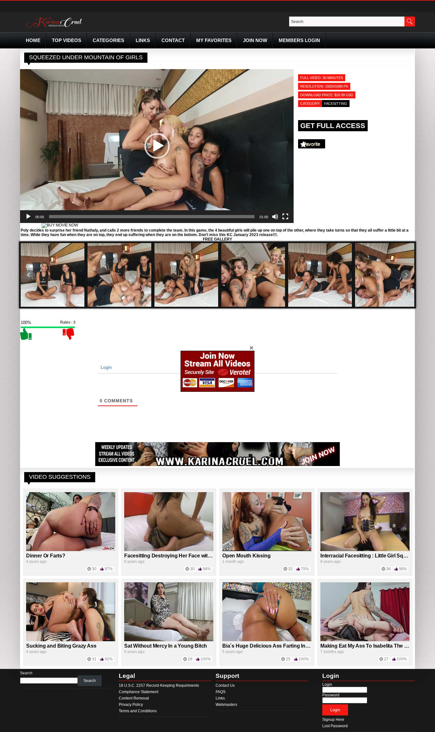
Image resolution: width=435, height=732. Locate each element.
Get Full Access (332, 126)
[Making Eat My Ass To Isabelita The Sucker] (365, 640)
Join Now (255, 40)
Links (143, 40)
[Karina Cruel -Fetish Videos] (54, 27)
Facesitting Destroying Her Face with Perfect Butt (182, 555)
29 (190, 659)
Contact (173, 40)
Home (33, 40)
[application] (157, 146)
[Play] (28, 216)
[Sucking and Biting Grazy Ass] (70, 640)
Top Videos (66, 40)
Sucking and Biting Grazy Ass (61, 646)
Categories (108, 40)
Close (251, 347)
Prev (29, 275)
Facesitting (335, 103)
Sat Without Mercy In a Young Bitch (165, 646)
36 (388, 569)
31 (94, 659)
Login (105, 367)
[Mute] (275, 216)
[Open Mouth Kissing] (266, 550)
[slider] (151, 216)
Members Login (299, 40)
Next (406, 275)
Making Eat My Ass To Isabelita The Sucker (370, 646)
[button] (157, 146)
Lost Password (335, 726)
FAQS (220, 692)
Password (330, 695)
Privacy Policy (131, 704)
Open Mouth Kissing (246, 555)
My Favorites (214, 40)
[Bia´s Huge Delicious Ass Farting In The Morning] (266, 640)
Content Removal (134, 698)
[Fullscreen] (285, 216)
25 (288, 659)
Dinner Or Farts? (45, 555)
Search (26, 673)
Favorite (311, 144)
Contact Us (225, 685)
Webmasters (226, 704)
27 (386, 659)
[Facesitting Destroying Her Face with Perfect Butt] (168, 550)
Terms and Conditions (138, 711)
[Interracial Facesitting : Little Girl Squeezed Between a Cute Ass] (365, 550)
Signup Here (333, 719)
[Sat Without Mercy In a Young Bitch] (168, 640)
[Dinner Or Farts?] (70, 550)
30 (94, 569)
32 (290, 569)
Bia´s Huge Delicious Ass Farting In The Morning (279, 646)
